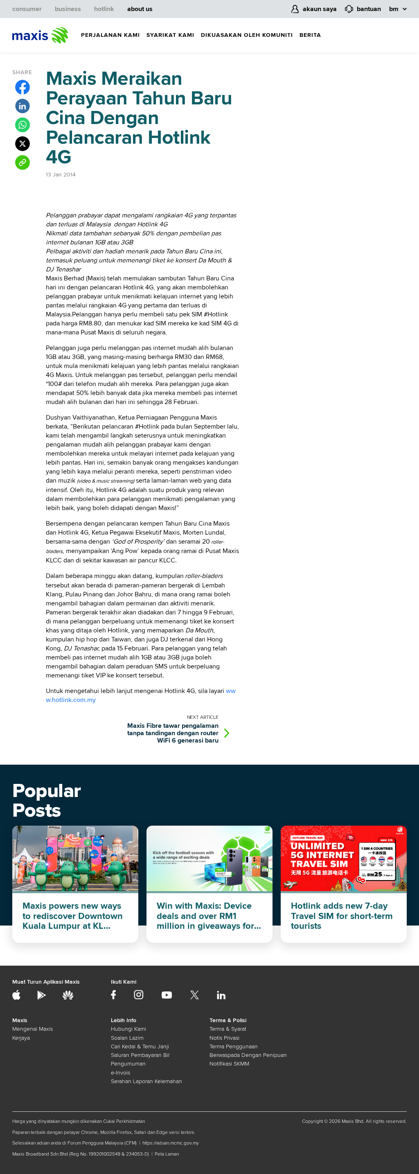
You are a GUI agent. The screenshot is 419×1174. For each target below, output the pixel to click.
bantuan (369, 9)
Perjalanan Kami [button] (110, 35)
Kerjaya (21, 1037)
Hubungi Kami (128, 1028)
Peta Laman (167, 1154)
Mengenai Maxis (32, 1028)
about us (140, 9)
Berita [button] (310, 35)
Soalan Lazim (127, 1037)
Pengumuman (128, 1063)
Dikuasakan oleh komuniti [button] (247, 35)
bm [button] (394, 9)
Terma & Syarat (228, 1028)
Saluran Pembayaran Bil (140, 1055)
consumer (27, 9)
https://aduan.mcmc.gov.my (170, 1143)
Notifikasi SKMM (229, 1063)
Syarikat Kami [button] (170, 35)
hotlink (104, 9)
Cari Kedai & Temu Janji (140, 1046)
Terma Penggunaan (234, 1046)
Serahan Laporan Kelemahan (146, 1081)
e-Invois (120, 1072)
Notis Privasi (224, 1037)
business (68, 9)
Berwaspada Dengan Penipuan (248, 1055)
